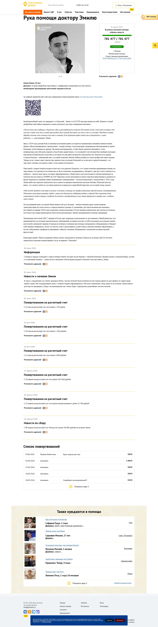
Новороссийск (126, 561)
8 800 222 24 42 (82, 5)
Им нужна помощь (33, 12)
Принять (109, 620)
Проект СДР (49, 12)
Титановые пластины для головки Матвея (62, 545)
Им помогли (125, 12)
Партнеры (79, 12)
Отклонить (120, 620)
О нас (59, 12)
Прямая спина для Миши (55, 531)
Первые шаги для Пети (54, 571)
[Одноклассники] (122, 76)
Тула (130, 522)
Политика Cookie (46, 621)
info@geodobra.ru (29, 607)
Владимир (128, 548)
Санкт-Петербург (125, 535)
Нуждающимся (93, 12)
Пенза (129, 573)
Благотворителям (109, 12)
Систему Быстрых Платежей (91, 97)
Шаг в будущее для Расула (56, 519)
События (68, 12)
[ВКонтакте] (119, 76)
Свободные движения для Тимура (59, 559)
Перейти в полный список (123, 583)
